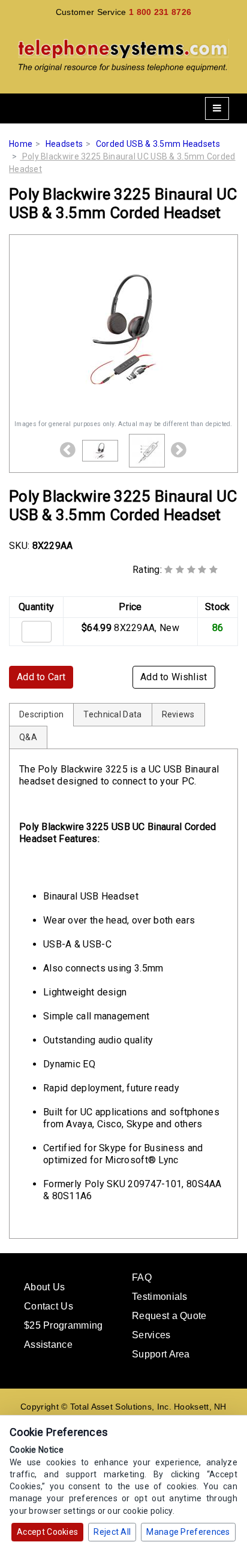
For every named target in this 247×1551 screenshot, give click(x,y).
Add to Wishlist (173, 677)
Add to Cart (41, 677)
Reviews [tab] (178, 714)
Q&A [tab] (28, 737)
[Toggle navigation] (217, 108)
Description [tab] (41, 714)
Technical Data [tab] (112, 714)
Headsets (64, 144)
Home (20, 144)
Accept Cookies (47, 1532)
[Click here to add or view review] (191, 569)
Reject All (112, 1532)
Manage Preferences (188, 1532)
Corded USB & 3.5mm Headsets (158, 144)
